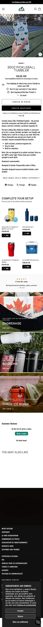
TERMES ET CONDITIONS (10, 567)
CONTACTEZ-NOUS (8, 546)
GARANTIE (5, 570)
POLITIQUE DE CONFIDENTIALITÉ (12, 573)
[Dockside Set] (31, 215)
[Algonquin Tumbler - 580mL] (11, 248)
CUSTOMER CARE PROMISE (11, 549)
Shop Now (21, 514)
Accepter (20, 610)
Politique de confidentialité (26, 605)
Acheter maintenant (21, 108)
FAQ (3, 560)
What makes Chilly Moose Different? (21, 178)
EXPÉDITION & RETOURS (10, 556)
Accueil (20, 63)
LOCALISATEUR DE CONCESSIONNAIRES (14, 542)
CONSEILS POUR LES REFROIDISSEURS (14, 563)
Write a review (21, 433)
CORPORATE (6, 532)
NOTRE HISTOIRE (7, 528)
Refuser (20, 616)
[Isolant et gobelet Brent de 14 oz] (11, 215)
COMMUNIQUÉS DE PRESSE (11, 539)
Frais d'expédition (10, 78)
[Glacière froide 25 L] (31, 248)
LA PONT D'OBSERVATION (10, 535)
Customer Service (10, 580)
